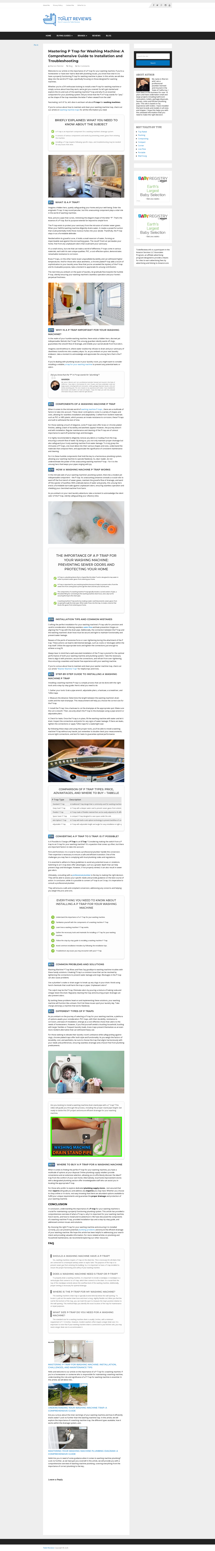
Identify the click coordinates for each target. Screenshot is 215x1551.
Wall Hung (142, 156)
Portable (141, 152)
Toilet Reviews (48, 1548)
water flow (88, 627)
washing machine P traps (92, 409)
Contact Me (70, 5)
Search (153, 63)
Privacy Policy (58, 5)
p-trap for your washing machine (78, 364)
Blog (108, 36)
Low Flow (142, 149)
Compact (141, 142)
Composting (143, 138)
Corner (141, 145)
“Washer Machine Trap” (67, 669)
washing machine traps (70, 110)
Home (48, 36)
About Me (46, 5)
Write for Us (81, 5)
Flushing (141, 135)
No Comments (83, 66)
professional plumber (81, 875)
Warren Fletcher (57, 66)
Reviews (96, 36)
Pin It (36, 45)
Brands (81, 36)
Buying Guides (64, 36)
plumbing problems (86, 1230)
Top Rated (142, 131)
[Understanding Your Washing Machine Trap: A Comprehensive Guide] (67, 1405)
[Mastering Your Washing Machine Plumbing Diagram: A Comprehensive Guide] (67, 1448)
